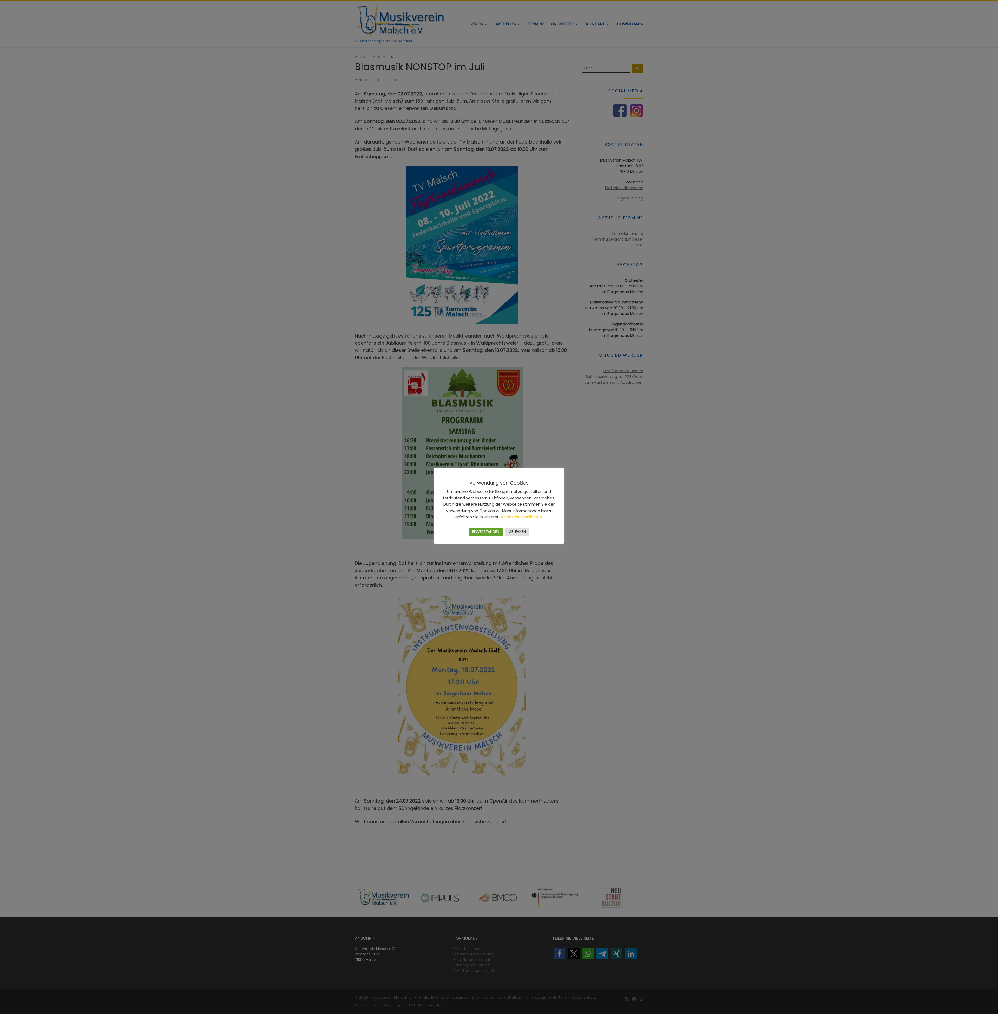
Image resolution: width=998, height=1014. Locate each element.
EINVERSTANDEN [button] (485, 531)
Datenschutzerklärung (521, 517)
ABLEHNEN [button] (517, 531)
